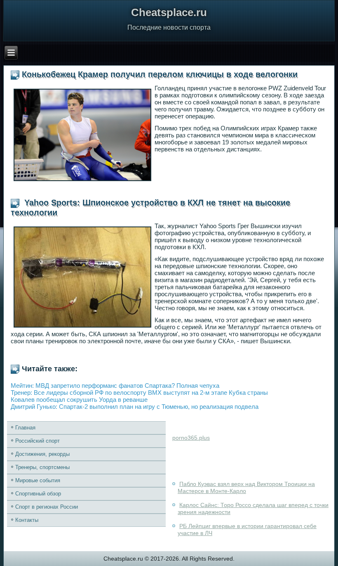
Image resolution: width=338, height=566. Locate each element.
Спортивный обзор (38, 494)
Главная (25, 427)
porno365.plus (191, 437)
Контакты (26, 520)
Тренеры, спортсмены (42, 467)
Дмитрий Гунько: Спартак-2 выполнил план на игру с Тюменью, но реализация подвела (134, 406)
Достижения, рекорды (42, 454)
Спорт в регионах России (46, 507)
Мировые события (37, 480)
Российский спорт (37, 441)
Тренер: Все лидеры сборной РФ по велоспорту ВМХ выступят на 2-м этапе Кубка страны (139, 392)
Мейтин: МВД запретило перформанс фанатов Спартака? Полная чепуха (115, 385)
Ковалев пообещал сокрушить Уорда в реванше (79, 399)
